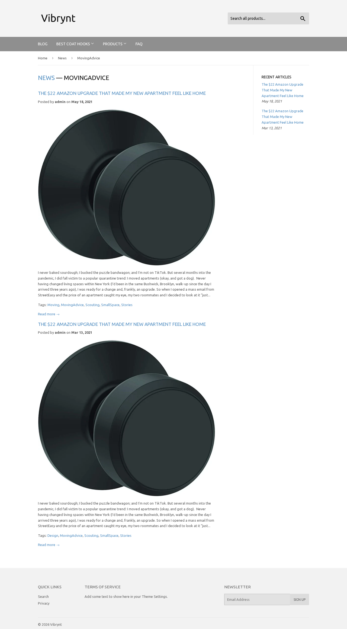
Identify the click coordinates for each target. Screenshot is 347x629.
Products (113, 44)
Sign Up (300, 599)
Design (52, 535)
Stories (127, 305)
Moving (53, 305)
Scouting (92, 305)
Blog (42, 44)
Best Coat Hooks (73, 44)
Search (43, 596)
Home (42, 58)
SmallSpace (110, 305)
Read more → (49, 314)
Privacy (43, 603)
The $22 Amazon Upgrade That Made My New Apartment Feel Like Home (122, 93)
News (62, 58)
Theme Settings (154, 596)
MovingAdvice (72, 305)
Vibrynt (56, 624)
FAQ (139, 44)
